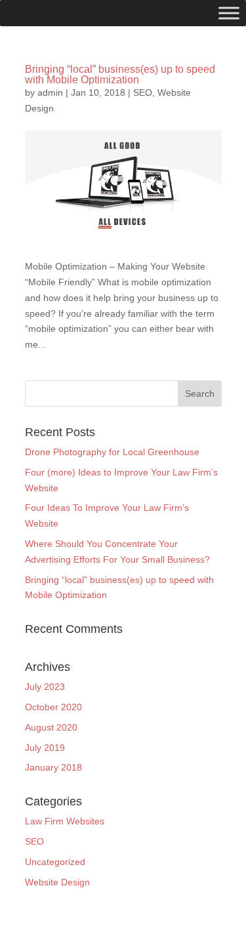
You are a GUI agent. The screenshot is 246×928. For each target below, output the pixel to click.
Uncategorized (55, 862)
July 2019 (45, 747)
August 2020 (51, 727)
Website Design (57, 882)
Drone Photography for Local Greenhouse (112, 452)
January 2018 (53, 767)
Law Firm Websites (64, 821)
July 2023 (45, 686)
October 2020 (53, 707)
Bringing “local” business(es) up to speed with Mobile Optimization (120, 74)
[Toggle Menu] (228, 13)
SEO (142, 92)
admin (50, 92)
